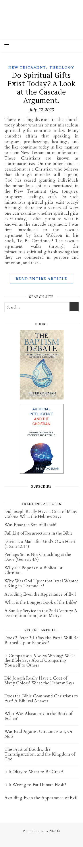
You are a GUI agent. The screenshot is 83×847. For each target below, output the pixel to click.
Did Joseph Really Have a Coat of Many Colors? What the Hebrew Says (40, 514)
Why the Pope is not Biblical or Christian (33, 570)
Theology (62, 67)
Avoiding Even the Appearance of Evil (40, 594)
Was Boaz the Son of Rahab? (30, 525)
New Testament (27, 67)
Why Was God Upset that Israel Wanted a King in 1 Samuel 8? (41, 583)
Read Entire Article (41, 279)
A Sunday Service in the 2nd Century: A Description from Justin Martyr (40, 613)
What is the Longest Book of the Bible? (40, 602)
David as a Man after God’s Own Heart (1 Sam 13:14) (39, 544)
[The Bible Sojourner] (41, 20)
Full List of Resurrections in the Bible (38, 533)
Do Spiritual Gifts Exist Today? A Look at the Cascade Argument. (41, 87)
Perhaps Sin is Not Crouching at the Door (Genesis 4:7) (37, 557)
